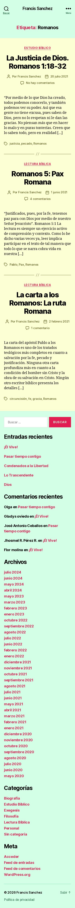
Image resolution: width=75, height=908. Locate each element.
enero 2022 (14, 656)
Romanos (39, 143)
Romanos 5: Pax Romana (37, 177)
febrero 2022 (15, 650)
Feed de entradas (19, 862)
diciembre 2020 (18, 734)
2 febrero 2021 (59, 321)
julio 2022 (12, 638)
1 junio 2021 (59, 192)
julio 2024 (12, 572)
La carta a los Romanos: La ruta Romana (37, 303)
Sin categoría (15, 834)
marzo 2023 (14, 602)
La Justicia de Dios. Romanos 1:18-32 (37, 62)
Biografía (12, 798)
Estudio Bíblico (37, 48)
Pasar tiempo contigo (22, 456)
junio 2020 (13, 770)
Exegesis (12, 810)
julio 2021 (12, 692)
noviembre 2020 (18, 740)
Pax (21, 264)
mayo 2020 (14, 776)
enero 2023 (14, 614)
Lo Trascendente (18, 475)
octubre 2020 (16, 746)
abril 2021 (12, 710)
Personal (11, 828)
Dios (8, 484)
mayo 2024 (14, 584)
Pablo (13, 264)
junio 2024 (13, 578)
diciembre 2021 (17, 662)
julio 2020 (12, 764)
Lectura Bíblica (37, 164)
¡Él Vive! (11, 447)
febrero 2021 (15, 722)
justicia (15, 143)
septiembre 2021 (18, 680)
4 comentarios (40, 199)
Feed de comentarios (22, 868)
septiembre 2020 (19, 752)
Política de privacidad (19, 900)
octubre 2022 (15, 620)
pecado (26, 143)
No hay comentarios (40, 83)
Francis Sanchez (38, 8)
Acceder (11, 856)
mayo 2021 (13, 704)
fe (29, 399)
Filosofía (11, 816)
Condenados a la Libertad (26, 466)
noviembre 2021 (18, 668)
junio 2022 (13, 644)
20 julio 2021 (59, 76)
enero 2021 (13, 728)
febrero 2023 (15, 608)
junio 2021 (13, 698)
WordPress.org (17, 874)
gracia (37, 399)
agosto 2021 (14, 686)
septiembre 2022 (19, 626)
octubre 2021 (15, 674)
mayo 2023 (14, 596)
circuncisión (18, 399)
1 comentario (40, 328)
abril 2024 (13, 590)
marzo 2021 (14, 716)
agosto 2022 (15, 632)
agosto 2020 (15, 758)
